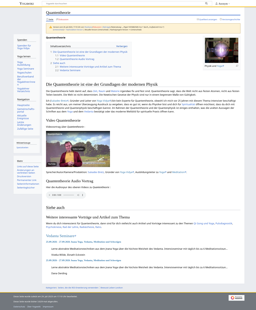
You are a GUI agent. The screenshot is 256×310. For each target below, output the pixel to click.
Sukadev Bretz (59, 100)
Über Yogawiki (34, 306)
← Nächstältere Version (73, 29)
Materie (115, 91)
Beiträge (106, 27)
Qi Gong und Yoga (204, 223)
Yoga (219, 65)
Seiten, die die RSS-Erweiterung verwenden (78, 287)
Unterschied (58, 29)
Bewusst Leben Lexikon (112, 287)
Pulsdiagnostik (223, 223)
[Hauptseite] (26, 20)
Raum (102, 91)
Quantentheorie (55, 134)
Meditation (178, 172)
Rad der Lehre (70, 227)
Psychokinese (53, 227)
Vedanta (88, 111)
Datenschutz (19, 306)
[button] (78, 149)
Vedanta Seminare (60, 236)
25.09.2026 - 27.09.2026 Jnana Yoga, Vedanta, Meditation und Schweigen (83, 241)
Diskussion (97, 27)
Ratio (98, 227)
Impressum (48, 306)
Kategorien (51, 287)
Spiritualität (188, 104)
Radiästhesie (87, 227)
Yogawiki (26, 3)
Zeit (95, 91)
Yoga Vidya (103, 100)
